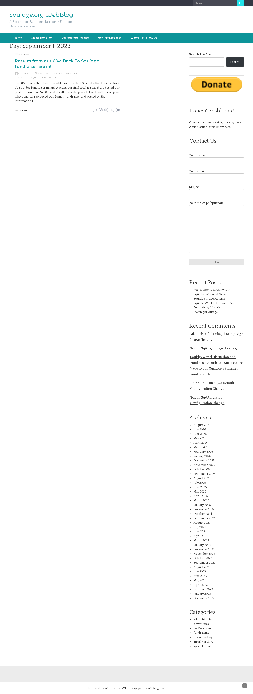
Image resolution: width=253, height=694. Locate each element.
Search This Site (200, 54)
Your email (197, 171)
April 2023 (201, 585)
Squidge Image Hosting (209, 298)
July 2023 (200, 571)
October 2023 (203, 558)
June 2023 (200, 576)
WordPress (112, 688)
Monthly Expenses (110, 38)
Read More (22, 110)
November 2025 (204, 465)
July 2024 (200, 527)
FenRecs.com (202, 628)
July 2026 (200, 429)
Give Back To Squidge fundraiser (35, 78)
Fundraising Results (66, 73)
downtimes (201, 624)
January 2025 (202, 505)
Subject (194, 187)
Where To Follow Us (144, 38)
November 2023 (204, 553)
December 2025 (204, 460)
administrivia (203, 619)
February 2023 (203, 589)
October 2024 (203, 513)
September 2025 (205, 473)
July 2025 (200, 482)
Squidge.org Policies (75, 38)
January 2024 (202, 545)
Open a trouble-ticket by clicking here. (215, 122)
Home (18, 38)
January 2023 (202, 593)
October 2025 (203, 469)
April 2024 (201, 536)
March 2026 (201, 447)
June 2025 (200, 487)
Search (234, 62)
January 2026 (202, 456)
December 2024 (204, 509)
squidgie (26, 73)
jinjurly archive (203, 641)
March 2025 (201, 500)
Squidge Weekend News (210, 294)
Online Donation (42, 38)
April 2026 (201, 442)
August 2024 (202, 522)
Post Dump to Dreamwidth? (213, 289)
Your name (197, 155)
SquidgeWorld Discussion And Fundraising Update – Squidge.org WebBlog (216, 363)
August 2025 (202, 478)
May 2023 (200, 580)
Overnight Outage (206, 312)
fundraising (23, 54)
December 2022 (204, 598)
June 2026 (200, 434)
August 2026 (202, 425)
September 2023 (205, 562)
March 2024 (201, 540)
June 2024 (200, 531)
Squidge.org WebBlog (41, 14)
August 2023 (202, 567)
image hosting (203, 637)
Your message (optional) (206, 203)
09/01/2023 (43, 73)
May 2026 (200, 438)
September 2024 (204, 518)
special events (203, 646)
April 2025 (201, 496)
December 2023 (204, 549)
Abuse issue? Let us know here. (210, 127)
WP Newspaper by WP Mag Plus (143, 688)
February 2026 (203, 451)
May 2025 (200, 491)
